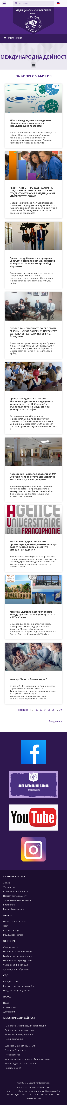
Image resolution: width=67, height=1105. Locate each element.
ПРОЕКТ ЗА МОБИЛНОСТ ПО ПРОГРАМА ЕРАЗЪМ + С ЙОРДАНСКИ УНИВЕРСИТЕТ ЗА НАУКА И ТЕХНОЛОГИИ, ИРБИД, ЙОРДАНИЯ (33, 332)
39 (60, 710)
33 (41, 710)
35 (49, 710)
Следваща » (55, 721)
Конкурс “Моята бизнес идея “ (28, 679)
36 (53, 710)
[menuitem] (58, 3)
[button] (4, 3)
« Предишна (21, 710)
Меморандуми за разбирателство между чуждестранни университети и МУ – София (32, 614)
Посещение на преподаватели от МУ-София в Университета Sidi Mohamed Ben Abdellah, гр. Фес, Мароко (33, 476)
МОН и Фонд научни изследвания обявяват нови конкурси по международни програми (30, 123)
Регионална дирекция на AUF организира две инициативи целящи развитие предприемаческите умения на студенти (33, 545)
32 (37, 710)
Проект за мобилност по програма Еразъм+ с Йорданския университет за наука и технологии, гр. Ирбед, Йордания (32, 262)
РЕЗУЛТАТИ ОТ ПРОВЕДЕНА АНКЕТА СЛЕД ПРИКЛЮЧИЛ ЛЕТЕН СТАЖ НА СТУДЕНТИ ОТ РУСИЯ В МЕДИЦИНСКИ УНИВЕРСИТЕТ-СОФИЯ (32, 191)
